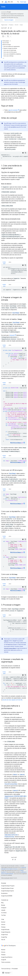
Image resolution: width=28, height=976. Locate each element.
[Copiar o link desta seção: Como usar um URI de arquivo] (24, 470)
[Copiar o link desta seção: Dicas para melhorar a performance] (13, 708)
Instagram (3, 907)
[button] (9, 455)
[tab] (4, 262)
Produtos (11, 24)
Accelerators (4, 893)
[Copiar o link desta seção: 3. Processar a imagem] (21, 605)
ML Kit (10, 2)
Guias (3, 7)
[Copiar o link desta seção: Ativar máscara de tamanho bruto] (21, 219)
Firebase (3, 927)
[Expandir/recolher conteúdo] (10, 41)
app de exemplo (13, 110)
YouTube (3, 915)
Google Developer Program (7, 885)
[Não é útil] (11, 28)
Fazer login (23, 2)
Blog (2, 902)
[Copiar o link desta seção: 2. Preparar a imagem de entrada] (9, 300)
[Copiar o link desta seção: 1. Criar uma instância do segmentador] (14, 168)
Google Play (4, 937)
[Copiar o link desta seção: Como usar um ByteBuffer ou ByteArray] (7, 514)
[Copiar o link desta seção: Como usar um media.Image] (23, 319)
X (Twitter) (4, 912)
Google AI (3, 959)
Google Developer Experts (7, 890)
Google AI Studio (5, 929)
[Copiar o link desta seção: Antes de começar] (18, 118)
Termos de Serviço (5, 968)
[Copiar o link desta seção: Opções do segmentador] (21, 172)
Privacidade (15, 968)
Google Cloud (4, 934)
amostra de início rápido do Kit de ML (12, 700)
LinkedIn (3, 910)
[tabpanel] (14, 270)
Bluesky (3, 905)
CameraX (12, 335)
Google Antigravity (5, 932)
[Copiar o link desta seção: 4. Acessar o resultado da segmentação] (14, 662)
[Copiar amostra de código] (25, 153)
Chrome (3, 924)
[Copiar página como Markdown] (8, 36)
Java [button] (10, 262)
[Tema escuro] (23, 153)
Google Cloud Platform (6, 957)
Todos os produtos (5, 962)
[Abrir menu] (2, 2)
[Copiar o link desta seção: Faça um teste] (14, 106)
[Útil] (8, 28)
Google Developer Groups (7, 888)
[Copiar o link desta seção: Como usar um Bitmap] (18, 574)
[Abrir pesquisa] (18, 2)
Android (3, 922)
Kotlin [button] (4, 262)
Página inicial (4, 24)
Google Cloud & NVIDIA (6, 895)
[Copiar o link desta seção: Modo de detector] (13, 184)
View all (3, 939)
